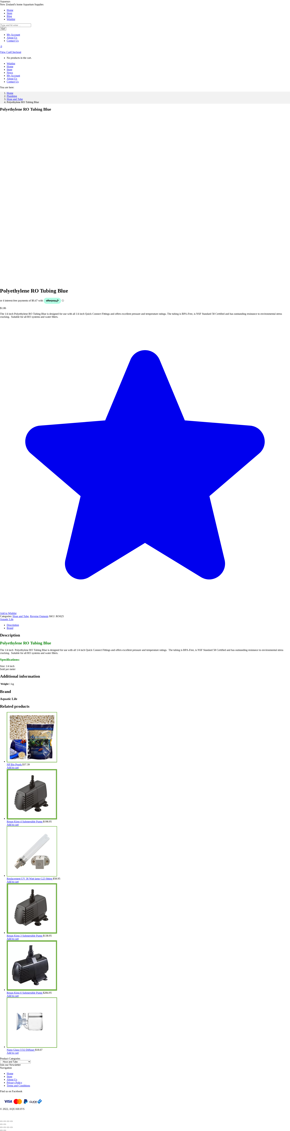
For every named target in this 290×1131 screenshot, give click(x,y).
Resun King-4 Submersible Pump (25, 821)
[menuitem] (10, 10)
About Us (12, 1079)
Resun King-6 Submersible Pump (25, 992)
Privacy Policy (14, 1082)
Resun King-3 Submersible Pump (25, 935)
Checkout (16, 52)
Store (9, 1076)
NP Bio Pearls (14, 764)
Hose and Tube (21, 616)
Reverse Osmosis (39, 616)
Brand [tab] (10, 628)
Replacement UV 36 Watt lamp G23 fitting (30, 878)
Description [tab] (13, 625)
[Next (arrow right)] (4, 1124)
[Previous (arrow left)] (1, 1124)
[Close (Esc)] (11, 1121)
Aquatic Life (6, 619)
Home (10, 1073)
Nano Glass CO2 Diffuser (21, 1049)
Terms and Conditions (18, 1085)
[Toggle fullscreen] (4, 1121)
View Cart (5, 52)
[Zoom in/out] (1, 1121)
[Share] (8, 1121)
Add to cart (13, 767)
